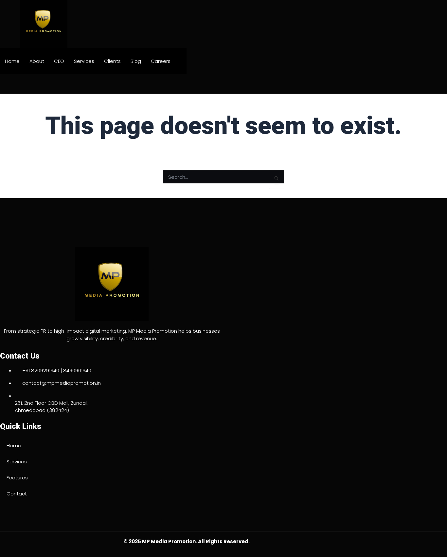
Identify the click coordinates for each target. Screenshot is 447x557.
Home (12, 61)
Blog (136, 61)
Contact (17, 493)
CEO (59, 61)
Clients (112, 61)
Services (84, 61)
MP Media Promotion (169, 541)
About (36, 61)
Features (17, 477)
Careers (160, 61)
